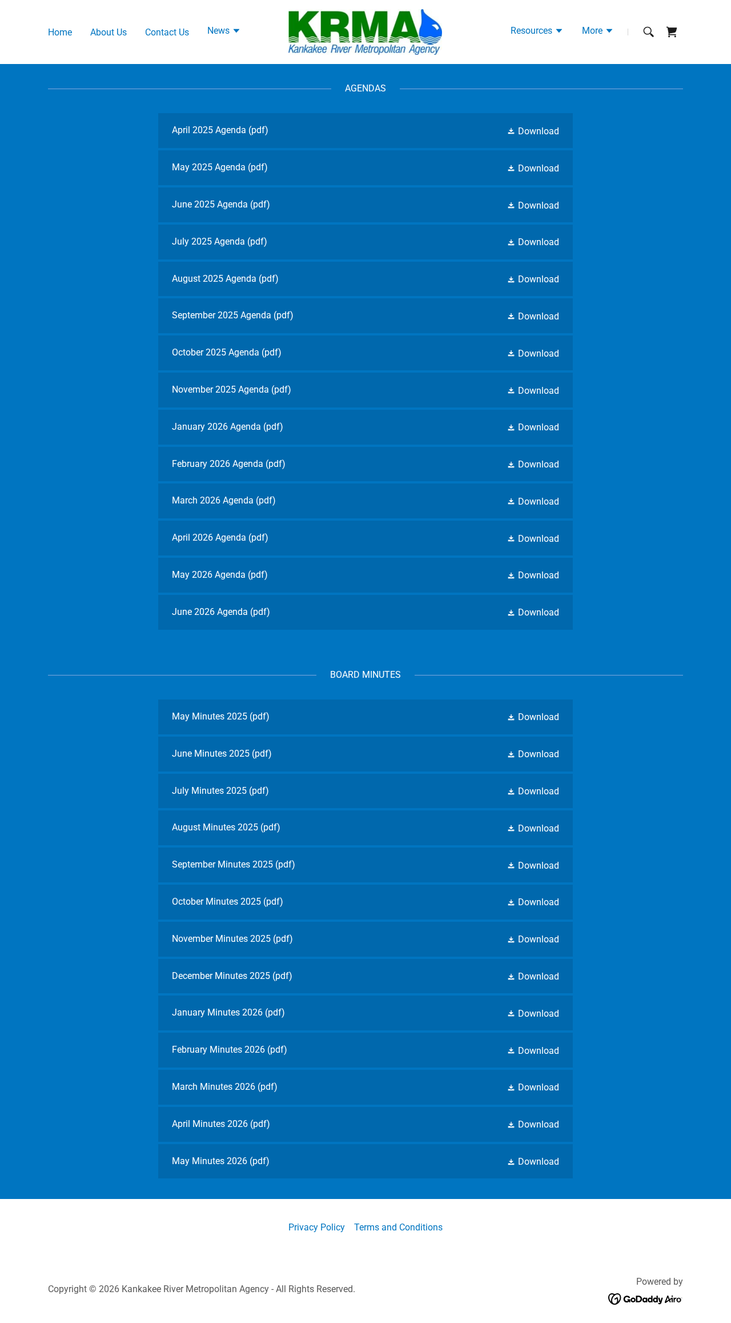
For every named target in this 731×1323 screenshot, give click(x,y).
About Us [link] (108, 32)
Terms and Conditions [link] (398, 1227)
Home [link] (60, 32)
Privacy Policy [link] (316, 1227)
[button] (224, 32)
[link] (365, 31)
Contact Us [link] (167, 32)
